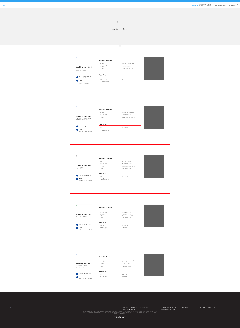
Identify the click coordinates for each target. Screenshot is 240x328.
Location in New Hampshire (129, 309)
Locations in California (133, 307)
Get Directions (154, 82)
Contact (213, 307)
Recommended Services (202, 5)
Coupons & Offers (209, 5)
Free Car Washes (232, 5)
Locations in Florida (144, 307)
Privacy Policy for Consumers (120, 316)
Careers (209, 307)
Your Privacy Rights (120, 317)
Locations (194, 5)
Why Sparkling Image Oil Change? (220, 5)
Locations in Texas (165, 307)
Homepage (125, 307)
